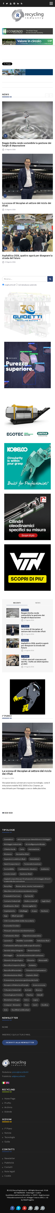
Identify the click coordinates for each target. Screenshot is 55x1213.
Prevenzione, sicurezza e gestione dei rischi (21, 980)
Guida (7, 1141)
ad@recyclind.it (18, 1076)
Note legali (9, 1171)
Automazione (33, 849)
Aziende (8, 1111)
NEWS (37, 603)
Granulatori (8, 839)
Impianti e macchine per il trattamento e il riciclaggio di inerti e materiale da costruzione (27, 880)
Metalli (39, 995)
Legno (35, 1000)
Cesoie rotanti (10, 874)
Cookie (7, 1175)
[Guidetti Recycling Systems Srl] (27, 314)
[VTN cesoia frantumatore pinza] (27, 567)
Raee (26, 1005)
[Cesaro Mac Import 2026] (27, 72)
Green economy (39, 985)
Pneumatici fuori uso (12, 896)
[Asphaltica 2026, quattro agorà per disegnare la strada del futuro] (27, 233)
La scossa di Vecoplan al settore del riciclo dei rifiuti (26, 204)
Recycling (8, 886)
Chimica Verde (9, 849)
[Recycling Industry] (27, 15)
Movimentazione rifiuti (13, 975)
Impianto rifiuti (32, 975)
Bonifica (45, 1005)
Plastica (30, 995)
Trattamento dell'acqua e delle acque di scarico (22, 945)
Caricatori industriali (12, 901)
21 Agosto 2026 (8, 778)
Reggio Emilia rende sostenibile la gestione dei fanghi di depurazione (26, 144)
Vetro (26, 1000)
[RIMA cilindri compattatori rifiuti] (27, 517)
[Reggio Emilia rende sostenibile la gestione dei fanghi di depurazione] (27, 120)
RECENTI (17, 603)
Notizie (25, 610)
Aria (5, 1010)
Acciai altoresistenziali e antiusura (30, 955)
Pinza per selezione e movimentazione (19, 931)
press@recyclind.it (20, 1072)
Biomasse (8, 854)
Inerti (35, 1005)
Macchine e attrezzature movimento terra (20, 891)
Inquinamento (9, 911)
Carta (22, 849)
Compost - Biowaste (12, 1005)
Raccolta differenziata (12, 970)
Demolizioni (34, 859)
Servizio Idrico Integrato (13, 950)
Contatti (8, 1167)
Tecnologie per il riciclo (13, 995)
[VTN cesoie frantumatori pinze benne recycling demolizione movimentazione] (27, 697)
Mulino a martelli (30, 901)
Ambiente (45, 869)
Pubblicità (9, 1162)
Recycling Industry (20, 1190)
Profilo (7, 1103)
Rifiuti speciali (17, 916)
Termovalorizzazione (32, 864)
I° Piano (25, 626)
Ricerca (38, 990)
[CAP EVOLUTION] (27, 42)
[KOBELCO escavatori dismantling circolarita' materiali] (27, 466)
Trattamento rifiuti (11, 936)
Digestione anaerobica (32, 936)
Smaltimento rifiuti (11, 906)
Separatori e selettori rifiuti (14, 859)
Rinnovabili (43, 960)
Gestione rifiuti (26, 874)
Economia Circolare (11, 926)
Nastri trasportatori (12, 864)
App (5, 916)
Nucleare (44, 911)
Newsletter (9, 1158)
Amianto (32, 965)
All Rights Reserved (35, 1190)
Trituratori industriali (12, 990)
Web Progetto (28, 1200)
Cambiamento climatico (27, 869)
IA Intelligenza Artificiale (35, 844)
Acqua (34, 911)
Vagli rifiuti (46, 901)
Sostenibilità (9, 869)
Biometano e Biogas (12, 1000)
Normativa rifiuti (22, 854)
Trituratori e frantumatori (36, 970)
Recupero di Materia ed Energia (16, 985)
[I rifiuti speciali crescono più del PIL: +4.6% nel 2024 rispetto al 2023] (12, 660)
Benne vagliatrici (29, 906)
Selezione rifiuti (43, 941)
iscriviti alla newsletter (20, 1042)
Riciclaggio (8, 955)
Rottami (28, 990)
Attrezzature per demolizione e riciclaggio (33, 839)
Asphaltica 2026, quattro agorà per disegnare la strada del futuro (27, 256)
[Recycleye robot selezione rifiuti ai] (27, 365)
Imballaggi (23, 911)
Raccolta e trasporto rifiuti (14, 965)
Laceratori (8, 941)
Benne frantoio (34, 950)
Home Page (9, 1098)
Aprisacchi (29, 896)
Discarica (30, 960)
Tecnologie (9, 1137)
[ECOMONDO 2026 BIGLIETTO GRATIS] (27, 31)
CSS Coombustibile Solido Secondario (19, 921)
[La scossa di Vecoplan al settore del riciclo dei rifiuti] (27, 176)
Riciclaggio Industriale (12, 844)
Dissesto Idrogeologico (13, 960)
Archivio (8, 1107)
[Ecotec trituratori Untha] (27, 415)
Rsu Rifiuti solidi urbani (20, 1010)
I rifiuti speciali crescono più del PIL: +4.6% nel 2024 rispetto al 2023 (34, 661)
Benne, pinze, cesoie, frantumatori (29, 886)
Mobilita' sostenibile (24, 941)
